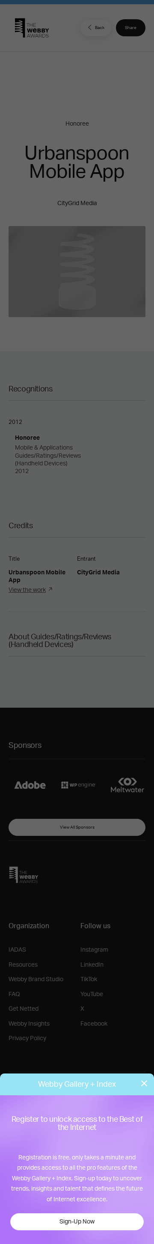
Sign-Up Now (77, 1222)
